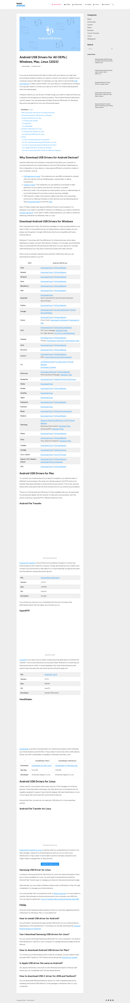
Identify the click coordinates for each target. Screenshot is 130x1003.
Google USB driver (26, 213)
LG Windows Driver (48, 362)
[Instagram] (110, 1000)
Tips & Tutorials (93, 33)
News (89, 27)
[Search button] (112, 48)
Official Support (60, 450)
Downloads (78, 4)
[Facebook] (106, 1000)
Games (89, 4)
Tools (97, 4)
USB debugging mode (32, 176)
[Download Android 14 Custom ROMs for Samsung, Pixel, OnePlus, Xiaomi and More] (90, 104)
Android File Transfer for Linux (30, 850)
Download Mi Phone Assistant (52, 462)
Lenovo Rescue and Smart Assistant (58, 357)
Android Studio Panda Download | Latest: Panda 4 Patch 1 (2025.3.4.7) (103, 72)
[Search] (113, 4)
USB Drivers (57, 4)
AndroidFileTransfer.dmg (50, 578)
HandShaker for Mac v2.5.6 (42, 766)
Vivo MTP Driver (60, 455)
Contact (107, 4)
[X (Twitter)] (108, 1000)
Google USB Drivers (61, 310)
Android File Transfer (27, 563)
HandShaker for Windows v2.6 (66, 766)
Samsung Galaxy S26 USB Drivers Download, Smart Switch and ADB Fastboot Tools (103, 61)
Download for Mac (72, 341)
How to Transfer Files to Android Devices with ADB (60, 899)
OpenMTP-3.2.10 (51, 674)
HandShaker (24, 749)
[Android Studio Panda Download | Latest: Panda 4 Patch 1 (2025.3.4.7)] (90, 71)
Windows (59, 330)
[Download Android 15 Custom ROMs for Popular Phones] (90, 82)
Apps (89, 19)
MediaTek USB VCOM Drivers (65, 379)
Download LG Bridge (48, 367)
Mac (65, 330)
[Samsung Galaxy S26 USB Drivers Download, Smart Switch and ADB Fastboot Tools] (90, 60)
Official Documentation (63, 328)
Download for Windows (59, 320)
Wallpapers (91, 39)
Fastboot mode (29, 185)
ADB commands (60, 893)
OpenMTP (23, 660)
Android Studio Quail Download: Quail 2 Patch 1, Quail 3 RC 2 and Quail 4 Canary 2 (103, 94)
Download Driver (47, 268)
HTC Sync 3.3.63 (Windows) (64, 333)
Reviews (90, 30)
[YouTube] (113, 1000)
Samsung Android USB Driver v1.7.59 (54, 420)
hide (31, 109)
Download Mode (34, 202)
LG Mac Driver (61, 362)
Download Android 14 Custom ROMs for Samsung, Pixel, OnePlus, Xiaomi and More (104, 105)
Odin (50, 202)
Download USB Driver (49, 372)
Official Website (60, 268)
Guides (68, 4)
